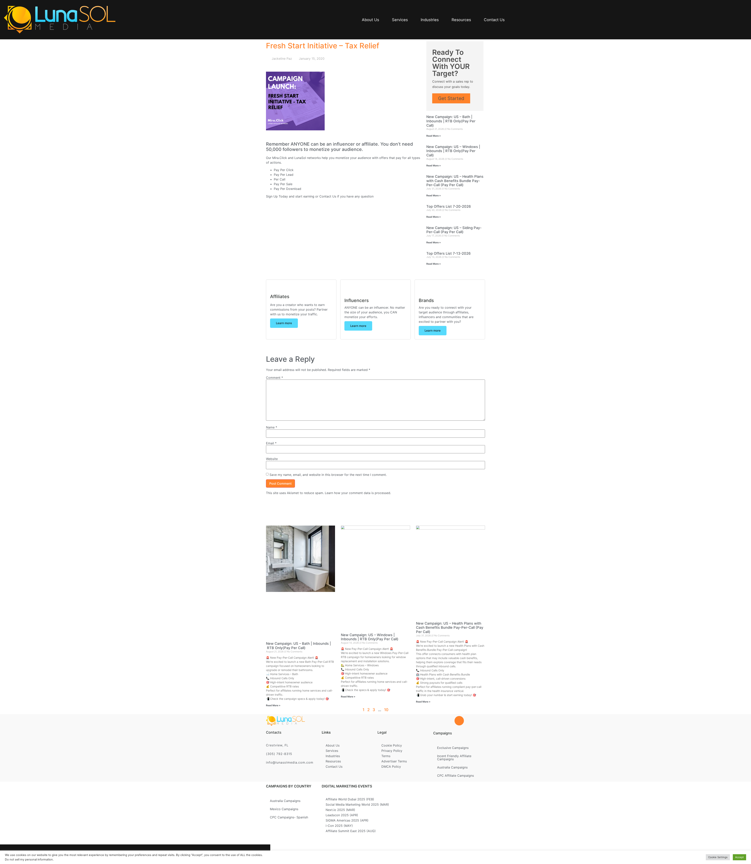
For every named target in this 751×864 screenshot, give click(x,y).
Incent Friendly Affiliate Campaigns (454, 757)
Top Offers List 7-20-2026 (448, 206)
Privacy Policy (391, 751)
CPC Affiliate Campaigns (455, 775)
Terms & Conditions (382, 852)
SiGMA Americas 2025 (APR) (347, 820)
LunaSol (300, 158)
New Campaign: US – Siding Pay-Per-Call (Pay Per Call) (454, 230)
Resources (461, 19)
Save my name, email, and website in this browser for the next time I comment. (328, 474)
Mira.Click (279, 158)
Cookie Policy (391, 745)
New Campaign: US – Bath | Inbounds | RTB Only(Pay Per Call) (450, 121)
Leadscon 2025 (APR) (342, 815)
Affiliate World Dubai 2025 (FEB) (350, 799)
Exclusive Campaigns (453, 748)
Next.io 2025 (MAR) (340, 810)
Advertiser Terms (394, 761)
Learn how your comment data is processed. (358, 493)
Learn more (284, 323)
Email (271, 443)
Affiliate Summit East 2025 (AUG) (351, 831)
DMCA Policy (391, 766)
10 (386, 709)
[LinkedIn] (229, 854)
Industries (430, 19)
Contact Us (494, 19)
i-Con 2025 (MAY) (339, 826)
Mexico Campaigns (284, 809)
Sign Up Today (277, 196)
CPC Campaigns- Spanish (289, 817)
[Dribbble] (242, 854)
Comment (274, 377)
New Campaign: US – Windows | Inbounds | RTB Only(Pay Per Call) (453, 151)
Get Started (451, 98)
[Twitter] (216, 854)
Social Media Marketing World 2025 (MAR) (357, 804)
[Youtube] (255, 854)
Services (400, 19)
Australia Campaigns (452, 767)
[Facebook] (204, 854)
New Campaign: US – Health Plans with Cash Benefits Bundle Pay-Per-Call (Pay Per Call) (454, 180)
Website (272, 458)
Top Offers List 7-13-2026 (448, 253)
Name (271, 427)
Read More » (433, 135)
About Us (370, 19)
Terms (385, 756)
